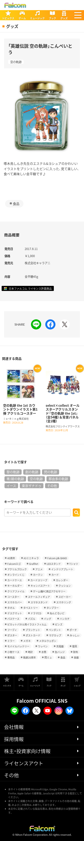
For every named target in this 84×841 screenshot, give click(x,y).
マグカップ (55, 635)
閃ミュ (48, 657)
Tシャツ (73, 563)
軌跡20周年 (29, 657)
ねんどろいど (57, 613)
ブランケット (32, 630)
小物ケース (13, 652)
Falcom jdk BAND (57, 558)
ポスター (12, 635)
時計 (30, 652)
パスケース (13, 618)
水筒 (43, 652)
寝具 (74, 646)
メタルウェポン (47, 641)
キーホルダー (14, 585)
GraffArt (33, 563)
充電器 (60, 646)
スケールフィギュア (39, 597)
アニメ (39, 569)
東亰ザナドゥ (31, 485)
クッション (65, 585)
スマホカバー (14, 602)
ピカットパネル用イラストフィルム (26, 624)
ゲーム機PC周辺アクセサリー (49, 591)
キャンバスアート (40, 585)
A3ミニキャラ (31, 558)
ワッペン (43, 646)
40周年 (11, 558)
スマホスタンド (39, 602)
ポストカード (33, 635)
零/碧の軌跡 (15, 478)
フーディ (12, 630)
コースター (13, 597)
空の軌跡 (16, 62)
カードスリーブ (38, 580)
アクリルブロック (17, 569)
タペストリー (30, 607)
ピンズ (58, 624)
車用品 (11, 657)
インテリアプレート (62, 569)
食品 (16, 203)
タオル (11, 607)
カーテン (38, 574)
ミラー (11, 641)
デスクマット (14, 613)
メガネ (27, 641)
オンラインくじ (15, 574)
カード (55, 574)
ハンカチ (65, 618)
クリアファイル (15, 591)
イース (11, 485)
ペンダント (55, 630)
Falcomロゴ (14, 563)
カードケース (14, 580)
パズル (31, 618)
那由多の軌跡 (58, 478)
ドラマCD (36, 613)
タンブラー (52, 607)
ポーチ (73, 630)
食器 (76, 657)
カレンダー (62, 580)
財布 (75, 652)
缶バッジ (60, 652)
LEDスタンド (54, 563)
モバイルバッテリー (18, 646)
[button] (78, 15)
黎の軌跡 (13, 471)
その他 (52, 485)
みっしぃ (75, 635)
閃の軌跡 (50, 471)
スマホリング (63, 602)
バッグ (47, 618)
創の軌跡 (31, 471)
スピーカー (65, 597)
